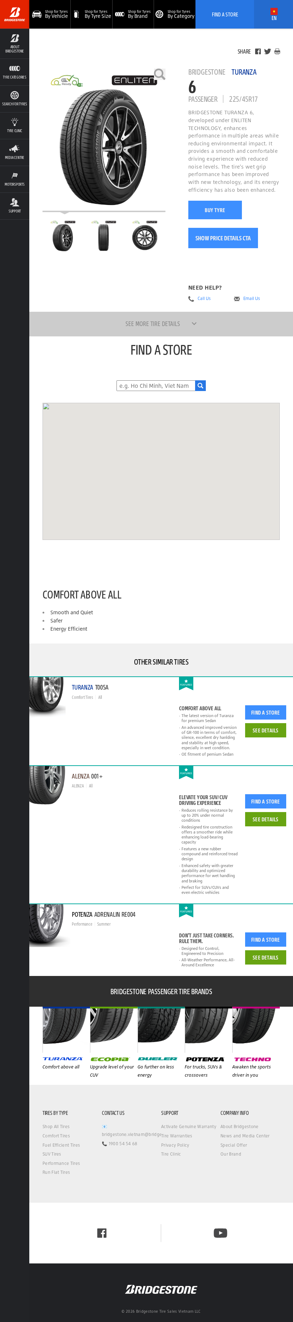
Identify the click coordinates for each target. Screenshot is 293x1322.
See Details (265, 730)
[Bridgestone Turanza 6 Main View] (63, 235)
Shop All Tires (56, 1126)
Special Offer (233, 1145)
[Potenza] (256, 1029)
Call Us (204, 298)
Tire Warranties (177, 1135)
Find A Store (225, 14)
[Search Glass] (200, 385)
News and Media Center (245, 1135)
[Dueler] (208, 1029)
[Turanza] (66, 1029)
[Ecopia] (161, 1029)
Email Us (251, 298)
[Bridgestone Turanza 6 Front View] (103, 235)
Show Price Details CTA (223, 238)
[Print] (277, 51)
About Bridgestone (239, 1126)
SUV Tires (52, 1154)
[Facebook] (258, 51)
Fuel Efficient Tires (61, 1145)
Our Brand (230, 1154)
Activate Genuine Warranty (188, 1126)
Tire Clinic (171, 1154)
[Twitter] (267, 51)
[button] (14, 44)
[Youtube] (220, 1233)
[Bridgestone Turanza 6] (104, 140)
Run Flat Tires (56, 1172)
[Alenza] (114, 1029)
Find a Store (265, 712)
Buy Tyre (215, 210)
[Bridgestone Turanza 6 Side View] (144, 235)
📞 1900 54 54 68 (120, 1143)
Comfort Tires (56, 1135)
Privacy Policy (175, 1145)
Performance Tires (61, 1163)
